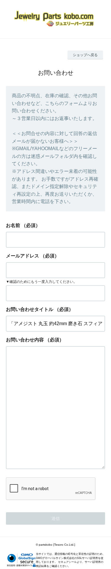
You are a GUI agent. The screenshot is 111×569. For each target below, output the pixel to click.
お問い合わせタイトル (29, 309)
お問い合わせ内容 (25, 339)
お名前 (13, 225)
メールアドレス (22, 255)
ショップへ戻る (85, 55)
